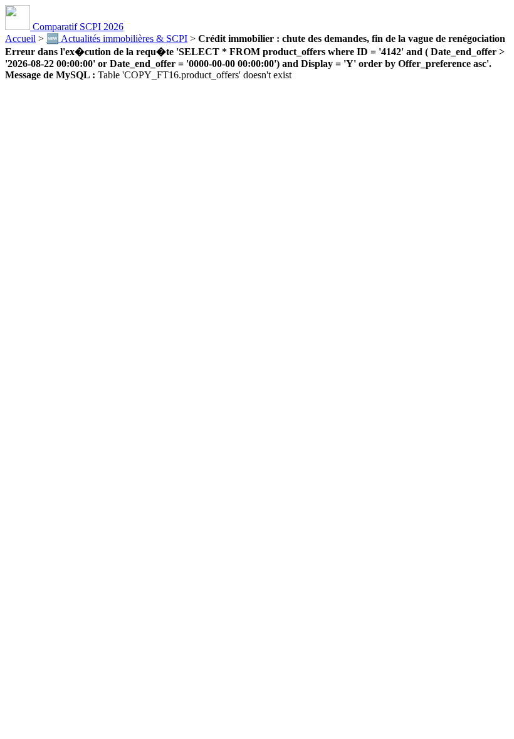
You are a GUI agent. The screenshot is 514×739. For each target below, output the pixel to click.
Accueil (20, 38)
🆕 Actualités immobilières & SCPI (116, 38)
